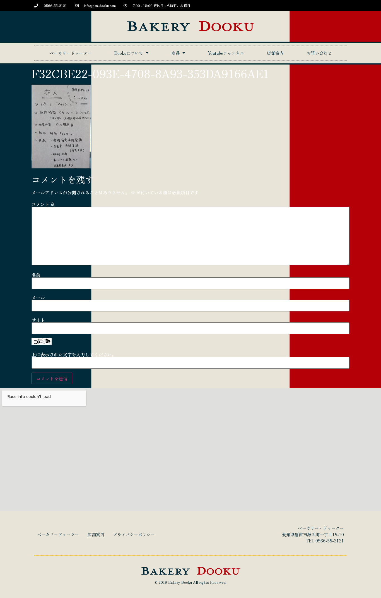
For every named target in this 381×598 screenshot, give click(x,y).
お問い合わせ (319, 53)
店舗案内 (275, 53)
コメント (43, 204)
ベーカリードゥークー (70, 53)
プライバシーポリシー (134, 534)
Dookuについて (128, 53)
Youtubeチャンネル (226, 53)
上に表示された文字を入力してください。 (74, 354)
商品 (175, 53)
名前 (36, 275)
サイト (38, 320)
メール (38, 297)
